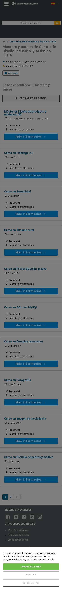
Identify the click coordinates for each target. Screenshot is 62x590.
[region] (31, 568)
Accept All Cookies (31, 567)
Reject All (31, 574)
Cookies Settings (30, 583)
